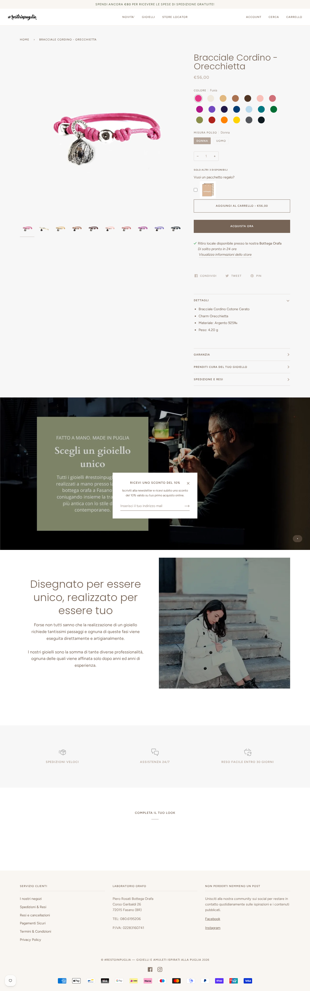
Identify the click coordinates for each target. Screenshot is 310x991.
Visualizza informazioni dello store (225, 254)
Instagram (212, 928)
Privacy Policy (30, 939)
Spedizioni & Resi (33, 907)
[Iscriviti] (183, 506)
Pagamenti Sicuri (33, 923)
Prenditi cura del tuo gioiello (220, 367)
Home (24, 39)
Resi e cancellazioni (35, 915)
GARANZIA (202, 354)
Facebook (212, 919)
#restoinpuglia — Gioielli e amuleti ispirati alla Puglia (152, 959)
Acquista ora (242, 226)
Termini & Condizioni (35, 931)
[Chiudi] (190, 481)
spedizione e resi (208, 379)
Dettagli (201, 300)
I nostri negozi (31, 898)
